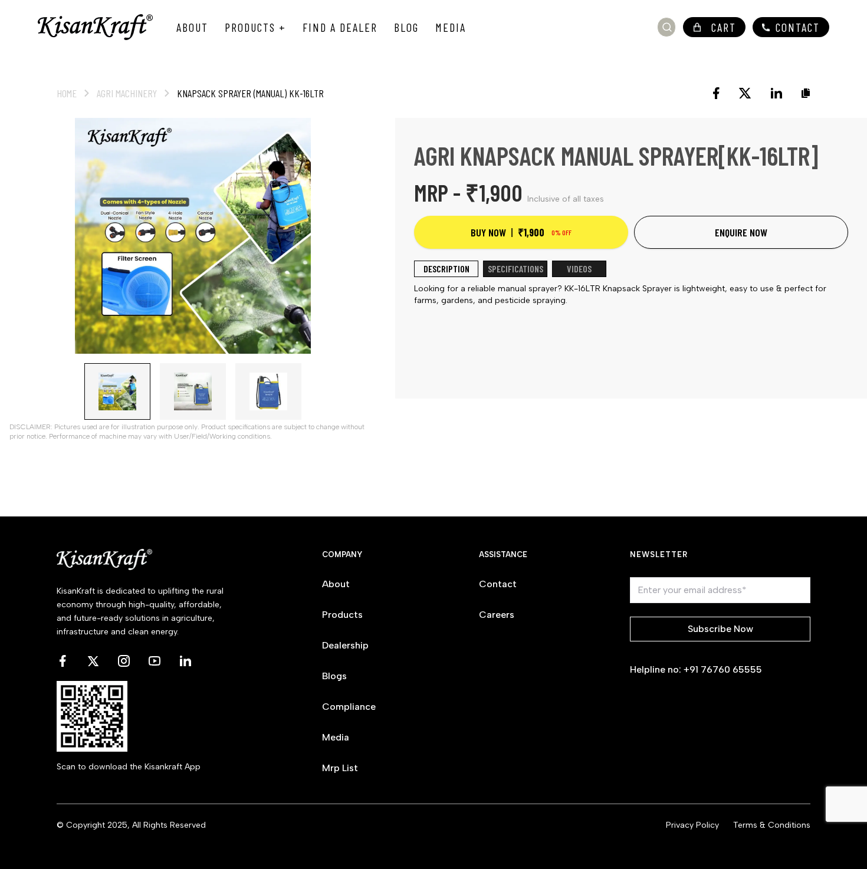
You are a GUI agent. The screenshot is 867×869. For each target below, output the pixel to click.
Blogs (334, 676)
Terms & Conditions (771, 825)
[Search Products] (667, 27)
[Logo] (95, 27)
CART (723, 27)
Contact (798, 27)
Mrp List (340, 767)
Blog (406, 27)
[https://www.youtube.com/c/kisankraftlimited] (154, 661)
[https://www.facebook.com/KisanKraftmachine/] (62, 661)
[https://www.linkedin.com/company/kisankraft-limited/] (185, 661)
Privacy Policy (692, 825)
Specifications (515, 268)
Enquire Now (741, 232)
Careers (496, 614)
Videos (579, 268)
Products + (255, 27)
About (192, 27)
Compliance (349, 706)
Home (67, 93)
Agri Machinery (127, 93)
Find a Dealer (340, 27)
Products (342, 614)
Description (446, 268)
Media (450, 27)
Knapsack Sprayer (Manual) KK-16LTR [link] (250, 93)
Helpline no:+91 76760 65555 (696, 669)
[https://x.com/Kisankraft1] (93, 661)
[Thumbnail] (117, 391)
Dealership (345, 645)
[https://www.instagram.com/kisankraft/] (124, 661)
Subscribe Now (720, 628)
